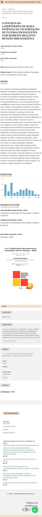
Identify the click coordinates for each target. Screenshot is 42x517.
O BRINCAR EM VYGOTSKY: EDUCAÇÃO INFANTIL (20, 483)
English (5, 429)
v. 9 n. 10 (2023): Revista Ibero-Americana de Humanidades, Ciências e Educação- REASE (17, 12)
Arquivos (11, 9)
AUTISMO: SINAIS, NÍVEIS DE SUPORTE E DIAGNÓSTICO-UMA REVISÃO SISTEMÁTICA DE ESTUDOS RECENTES (19, 476)
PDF (4, 306)
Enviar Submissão (11, 413)
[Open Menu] (2, 2)
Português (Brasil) (9, 426)
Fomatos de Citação (10, 341)
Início (4, 9)
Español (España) (9, 433)
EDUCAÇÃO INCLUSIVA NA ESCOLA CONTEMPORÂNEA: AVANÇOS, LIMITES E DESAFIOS (21, 467)
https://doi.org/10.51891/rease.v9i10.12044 (18, 67)
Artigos (5, 377)
